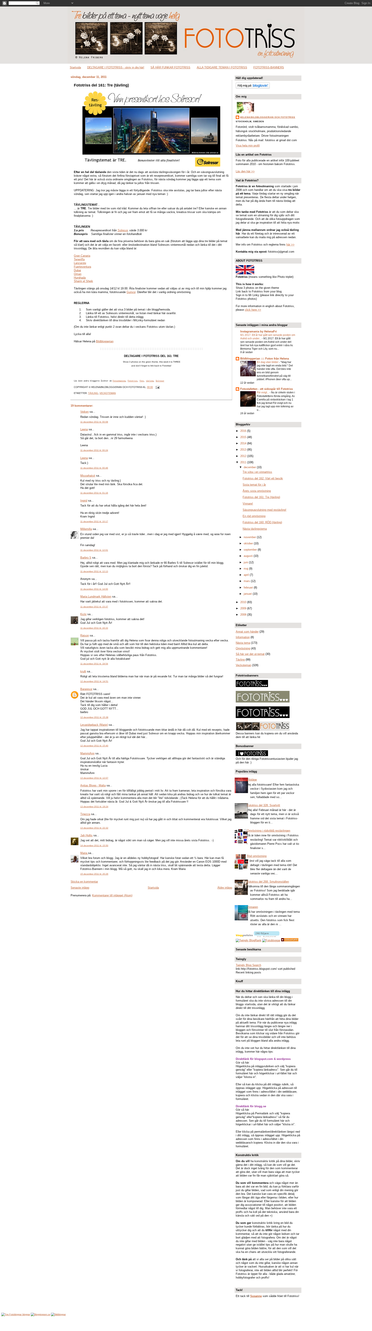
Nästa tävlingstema (255, 528)
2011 (243, 462)
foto (142, 381)
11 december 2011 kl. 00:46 (94, 468)
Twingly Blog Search (248, 965)
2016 (243, 430)
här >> (290, 244)
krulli (83, 671)
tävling (149, 381)
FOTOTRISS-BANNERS (268, 67)
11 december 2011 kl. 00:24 (94, 450)
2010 (243, 602)
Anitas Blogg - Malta (93, 785)
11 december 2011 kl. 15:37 (94, 606)
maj (246, 568)
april (247, 574)
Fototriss (132, 381)
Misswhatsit (87, 475)
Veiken (84, 411)
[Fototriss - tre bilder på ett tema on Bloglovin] (253, 87)
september (251, 549)
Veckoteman (107, 393)
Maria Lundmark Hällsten (95, 596)
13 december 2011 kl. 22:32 (94, 828)
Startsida (75, 67)
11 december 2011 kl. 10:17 (94, 521)
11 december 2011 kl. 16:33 (94, 628)
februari (249, 587)
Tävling (93, 393)
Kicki (83, 614)
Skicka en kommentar (84, 881)
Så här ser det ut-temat (250, 654)
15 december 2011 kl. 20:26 (94, 874)
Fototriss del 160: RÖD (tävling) (262, 522)
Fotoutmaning (119, 381)
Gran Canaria (82, 255)
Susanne (256, 1296)
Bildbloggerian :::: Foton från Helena (264, 358)
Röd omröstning (257, 856)
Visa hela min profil (248, 145)
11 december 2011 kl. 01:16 (94, 493)
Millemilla (86, 529)
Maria (84, 853)
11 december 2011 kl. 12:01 (94, 550)
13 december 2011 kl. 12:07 (94, 778)
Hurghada (80, 277)
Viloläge (252, 779)
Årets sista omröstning (257, 491)
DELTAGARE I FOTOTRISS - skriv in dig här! (115, 67)
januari (248, 593)
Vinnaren (252, 907)
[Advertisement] (186, 1323)
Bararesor (86, 689)
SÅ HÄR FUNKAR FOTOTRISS (170, 67)
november (250, 537)
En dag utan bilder (268, 362)
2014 (243, 443)
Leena (84, 429)
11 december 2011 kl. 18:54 (94, 663)
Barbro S (85, 557)
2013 (243, 449)
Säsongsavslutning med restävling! (264, 509)
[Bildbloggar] (58, 1314)
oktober (249, 543)
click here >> (253, 309)
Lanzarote (80, 263)
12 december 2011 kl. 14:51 (94, 681)
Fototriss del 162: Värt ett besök (263, 478)
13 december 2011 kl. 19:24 (94, 806)
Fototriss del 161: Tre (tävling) (101, 85)
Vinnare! (248, 503)
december (250, 467)
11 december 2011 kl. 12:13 (94, 571)
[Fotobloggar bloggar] (15, 1314)
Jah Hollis (86, 835)
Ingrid (83, 500)
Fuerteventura (82, 266)
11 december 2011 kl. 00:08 (94, 422)
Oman (77, 274)
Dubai (77, 270)
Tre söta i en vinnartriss (257, 472)
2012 (243, 456)
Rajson (84, 635)
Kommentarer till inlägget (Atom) (112, 895)
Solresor (123, 230)
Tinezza (85, 814)
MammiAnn (87, 753)
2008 (243, 614)
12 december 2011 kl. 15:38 (94, 717)
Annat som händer (247, 631)
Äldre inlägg (224, 887)
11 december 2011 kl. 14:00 (94, 589)
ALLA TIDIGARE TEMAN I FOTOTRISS (222, 67)
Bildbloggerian (104, 341)
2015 (243, 437)
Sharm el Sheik (83, 281)
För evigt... (263, 392)
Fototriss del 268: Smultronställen (268, 881)
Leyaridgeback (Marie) (94, 724)
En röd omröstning (254, 516)
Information (243, 637)
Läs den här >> (245, 171)
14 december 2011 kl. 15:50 (94, 845)
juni (246, 562)
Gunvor (131, 292)
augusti (249, 555)
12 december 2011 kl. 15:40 (94, 745)
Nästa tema (243, 642)
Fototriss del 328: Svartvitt (263, 805)
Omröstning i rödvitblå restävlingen (268, 830)
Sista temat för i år (254, 484)
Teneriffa (79, 259)
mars (247, 581)
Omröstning (243, 648)
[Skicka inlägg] (156, 387)
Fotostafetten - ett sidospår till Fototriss (266, 389)
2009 (243, 608)
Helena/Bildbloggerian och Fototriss (267, 117)
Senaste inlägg (80, 887)
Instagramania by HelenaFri (258, 331)
